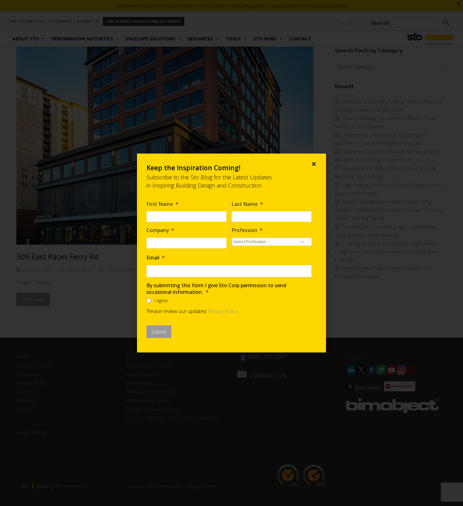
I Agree (161, 301)
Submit (158, 332)
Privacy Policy (222, 311)
